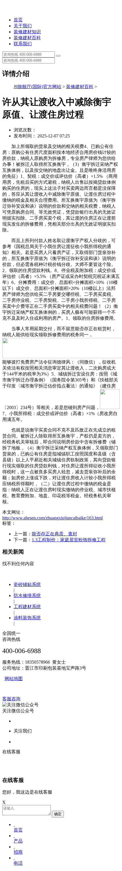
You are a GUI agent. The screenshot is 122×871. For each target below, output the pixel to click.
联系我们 (23, 43)
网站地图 (14, 678)
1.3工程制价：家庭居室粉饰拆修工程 (69, 539)
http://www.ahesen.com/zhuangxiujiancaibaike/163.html (52, 517)
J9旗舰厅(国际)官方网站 (37, 86)
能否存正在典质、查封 (54, 533)
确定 (58, 814)
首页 (18, 19)
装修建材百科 (27, 37)
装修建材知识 (27, 31)
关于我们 (23, 25)
